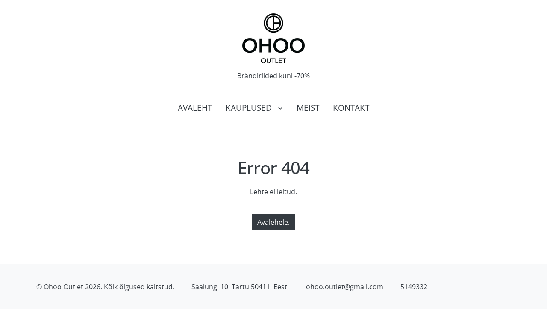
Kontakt (351, 107)
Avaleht (195, 107)
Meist (308, 107)
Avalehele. (273, 222)
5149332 (413, 286)
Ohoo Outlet (63, 286)
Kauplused (249, 107)
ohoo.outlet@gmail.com (344, 286)
